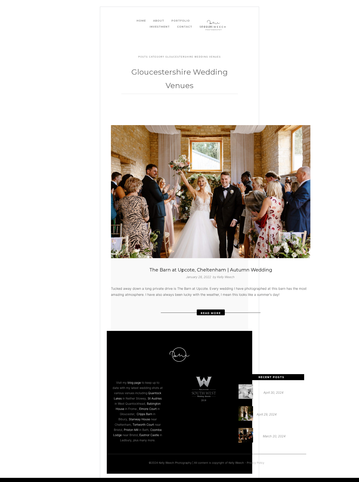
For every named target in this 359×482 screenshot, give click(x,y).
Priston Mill (131, 429)
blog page (134, 382)
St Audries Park (266, 409)
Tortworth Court (143, 424)
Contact (184, 26)
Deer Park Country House (273, 387)
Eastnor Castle (149, 435)
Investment (160, 26)
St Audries (155, 398)
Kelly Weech (226, 277)
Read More (211, 313)
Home (141, 20)
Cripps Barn (144, 414)
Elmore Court (148, 409)
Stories (206, 26)
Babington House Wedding (274, 430)
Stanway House (139, 419)
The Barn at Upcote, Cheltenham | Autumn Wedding (210, 270)
